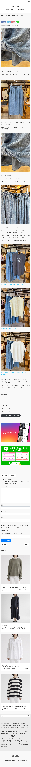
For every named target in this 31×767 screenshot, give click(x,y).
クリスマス (3, 738)
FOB (20, 725)
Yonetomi (7, 736)
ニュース (19, 738)
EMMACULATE (16, 725)
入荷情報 (12, 25)
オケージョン (18, 736)
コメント (4, 486)
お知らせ (13, 736)
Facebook (4, 22)
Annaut (17, 723)
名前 (3, 505)
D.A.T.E (11, 725)
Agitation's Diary (4, 723)
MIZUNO (3, 729)
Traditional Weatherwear (18, 733)
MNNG (7, 729)
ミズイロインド (7, 741)
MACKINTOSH (19, 727)
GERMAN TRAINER (25, 725)
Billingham (3, 725)
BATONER (23, 723)
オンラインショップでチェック (11, 415)
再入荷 (25, 741)
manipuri (26, 727)
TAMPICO (3, 733)
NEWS (15, 729)
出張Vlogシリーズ (4, 744)
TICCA (8, 734)
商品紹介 (17, 25)
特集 (2, 746)
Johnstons (12, 727)
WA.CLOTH (3, 736)
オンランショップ (25, 736)
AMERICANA (11, 723)
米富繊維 (5, 746)
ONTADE (15, 6)
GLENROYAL (4, 727)
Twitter (9, 22)
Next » (26, 544)
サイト (3, 517)
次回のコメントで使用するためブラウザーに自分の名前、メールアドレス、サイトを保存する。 (15, 526)
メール (3, 511)
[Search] (28, 716)
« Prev (4, 544)
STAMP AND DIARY (24, 731)
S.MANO (23, 729)
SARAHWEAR (12, 731)
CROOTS (7, 725)
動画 (10, 744)
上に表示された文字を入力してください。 (12, 533)
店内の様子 (24, 744)
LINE (18, 22)
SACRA (4, 731)
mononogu (11, 729)
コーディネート (11, 738)
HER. (9, 727)
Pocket (13, 22)
